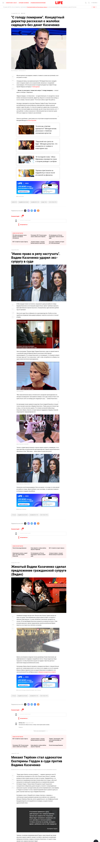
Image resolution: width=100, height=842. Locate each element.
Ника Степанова (38, 690)
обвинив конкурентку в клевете (47, 672)
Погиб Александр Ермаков (19, 548)
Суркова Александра (22, 690)
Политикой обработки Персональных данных (37, 7)
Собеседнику (35, 86)
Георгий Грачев (21, 196)
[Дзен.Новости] (25, 210)
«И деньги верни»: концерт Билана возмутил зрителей (38, 242)
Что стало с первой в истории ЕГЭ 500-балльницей (56, 242)
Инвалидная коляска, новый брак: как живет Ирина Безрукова (20, 554)
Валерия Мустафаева (30, 690)
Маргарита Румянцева (22, 509)
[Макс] (28, 210)
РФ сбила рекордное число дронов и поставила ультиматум (20, 236)
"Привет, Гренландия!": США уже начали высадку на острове (56, 740)
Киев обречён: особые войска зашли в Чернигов (38, 548)
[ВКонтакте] (35, 210)
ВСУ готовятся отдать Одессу (20, 241)
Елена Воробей (32, 120)
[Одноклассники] (38, 210)
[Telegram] (31, 210)
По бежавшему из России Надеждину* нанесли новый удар (56, 236)
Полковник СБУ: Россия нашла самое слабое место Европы (38, 235)
